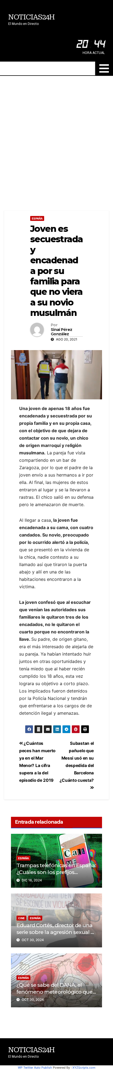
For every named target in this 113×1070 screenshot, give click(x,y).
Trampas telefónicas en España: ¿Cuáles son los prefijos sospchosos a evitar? (56, 872)
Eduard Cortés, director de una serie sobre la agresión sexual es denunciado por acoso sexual (56, 932)
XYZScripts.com (83, 1067)
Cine (21, 918)
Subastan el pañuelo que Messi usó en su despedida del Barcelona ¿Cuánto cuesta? (77, 762)
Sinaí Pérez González (61, 332)
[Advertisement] (56, 135)
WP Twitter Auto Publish (35, 1067)
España (37, 218)
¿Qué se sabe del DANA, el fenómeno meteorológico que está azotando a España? (54, 992)
